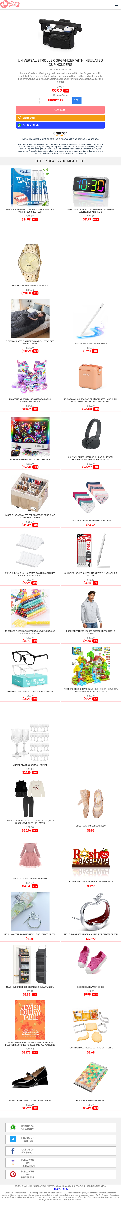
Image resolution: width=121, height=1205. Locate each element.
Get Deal (60, 109)
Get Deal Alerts (31, 125)
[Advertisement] (91, 259)
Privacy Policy (60, 1188)
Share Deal (26, 118)
